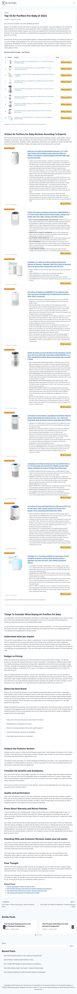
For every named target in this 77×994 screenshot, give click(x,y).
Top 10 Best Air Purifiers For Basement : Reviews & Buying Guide (57, 904)
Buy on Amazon (67, 62)
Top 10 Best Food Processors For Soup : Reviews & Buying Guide (27, 891)
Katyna (7, 19)
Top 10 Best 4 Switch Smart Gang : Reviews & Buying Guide (18, 904)
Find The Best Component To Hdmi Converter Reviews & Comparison (25, 972)
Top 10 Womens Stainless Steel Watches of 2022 (18, 960)
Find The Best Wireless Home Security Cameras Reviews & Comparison (29, 889)
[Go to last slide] (4, 927)
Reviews (6, 12)
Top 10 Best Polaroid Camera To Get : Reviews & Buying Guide (23, 955)
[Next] (73, 927)
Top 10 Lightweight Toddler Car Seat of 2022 (21, 886)
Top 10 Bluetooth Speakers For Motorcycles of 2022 (23, 893)
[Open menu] (73, 3)
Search (4, 943)
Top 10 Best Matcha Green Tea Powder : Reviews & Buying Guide (23, 968)
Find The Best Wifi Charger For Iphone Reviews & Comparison (22, 964)
